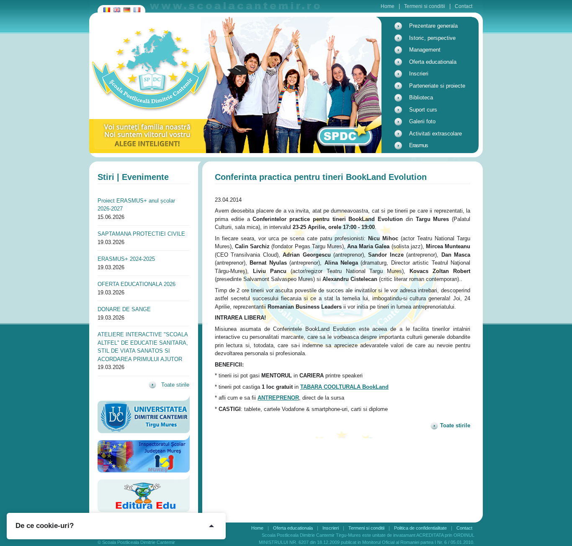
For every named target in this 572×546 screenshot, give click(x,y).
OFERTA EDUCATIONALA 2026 (136, 284)
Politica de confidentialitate (420, 527)
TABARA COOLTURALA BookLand (344, 387)
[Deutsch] (127, 6)
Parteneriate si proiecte (437, 86)
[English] (117, 6)
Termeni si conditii (424, 6)
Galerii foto (422, 121)
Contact (463, 6)
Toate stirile (174, 385)
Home (387, 6)
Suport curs (423, 110)
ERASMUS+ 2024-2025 (126, 259)
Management (425, 50)
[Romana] (107, 6)
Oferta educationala (432, 62)
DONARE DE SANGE (124, 309)
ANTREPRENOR (278, 398)
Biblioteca (421, 97)
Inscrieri (418, 73)
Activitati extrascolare (435, 133)
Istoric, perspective (432, 38)
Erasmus (418, 145)
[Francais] (137, 6)
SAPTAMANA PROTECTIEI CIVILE (141, 234)
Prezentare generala (433, 26)
